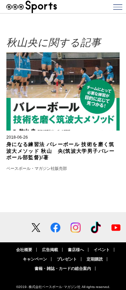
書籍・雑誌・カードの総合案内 (63, 269)
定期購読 (95, 259)
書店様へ (76, 250)
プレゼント (67, 259)
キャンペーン (35, 259)
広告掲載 (50, 250)
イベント (102, 250)
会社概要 (24, 250)
